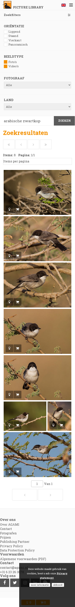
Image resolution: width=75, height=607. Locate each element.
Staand (13, 36)
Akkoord (57, 585)
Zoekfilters (12, 15)
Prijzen (5, 537)
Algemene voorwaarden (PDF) (23, 559)
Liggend (14, 31)
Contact (6, 529)
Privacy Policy (11, 546)
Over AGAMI (9, 524)
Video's (13, 66)
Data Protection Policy (17, 550)
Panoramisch (18, 44)
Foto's (12, 62)
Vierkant (14, 40)
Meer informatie (40, 585)
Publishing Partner (14, 542)
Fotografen (8, 533)
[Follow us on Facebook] (4, 583)
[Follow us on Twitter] (14, 583)
